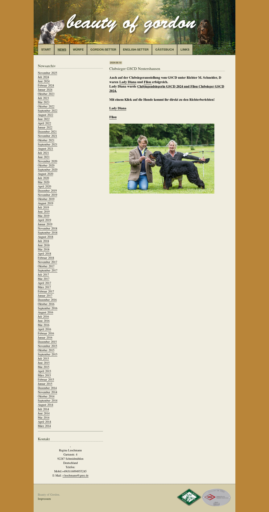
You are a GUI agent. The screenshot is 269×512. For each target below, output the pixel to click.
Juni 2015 (44, 363)
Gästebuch (164, 49)
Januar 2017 (45, 295)
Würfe (78, 49)
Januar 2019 (45, 224)
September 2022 (47, 111)
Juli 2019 (43, 207)
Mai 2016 (43, 325)
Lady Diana (127, 81)
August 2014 (45, 405)
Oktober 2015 (46, 350)
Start (46, 49)
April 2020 (44, 186)
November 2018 (47, 228)
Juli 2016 (43, 316)
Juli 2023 (43, 98)
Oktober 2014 (46, 396)
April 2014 (44, 422)
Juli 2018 (43, 241)
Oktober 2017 (46, 266)
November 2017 (47, 262)
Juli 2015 (43, 358)
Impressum (44, 499)
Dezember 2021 (47, 132)
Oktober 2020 (46, 165)
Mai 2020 (43, 182)
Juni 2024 (44, 81)
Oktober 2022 (46, 106)
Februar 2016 (46, 333)
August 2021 (45, 149)
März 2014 (44, 426)
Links (185, 49)
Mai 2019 (43, 216)
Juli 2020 (43, 178)
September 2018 (47, 232)
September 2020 (47, 170)
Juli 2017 (43, 274)
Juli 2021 (43, 153)
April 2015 (44, 371)
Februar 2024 (46, 85)
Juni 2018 (44, 245)
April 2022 (44, 123)
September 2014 (47, 400)
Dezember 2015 (47, 342)
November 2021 (47, 136)
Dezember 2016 (47, 300)
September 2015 (47, 354)
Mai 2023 (43, 102)
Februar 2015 (46, 379)
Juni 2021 (44, 157)
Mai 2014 (43, 417)
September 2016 (47, 308)
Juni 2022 (44, 119)
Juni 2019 (44, 211)
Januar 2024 (45, 90)
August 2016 (45, 312)
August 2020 (45, 174)
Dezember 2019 (47, 190)
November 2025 (47, 73)
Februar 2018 (46, 258)
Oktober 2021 (46, 140)
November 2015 (47, 346)
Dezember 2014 (47, 388)
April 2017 (44, 283)
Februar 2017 (46, 291)
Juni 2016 (44, 321)
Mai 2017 (43, 279)
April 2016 (44, 329)
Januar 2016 (45, 337)
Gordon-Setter (103, 49)
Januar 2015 (45, 384)
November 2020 (47, 161)
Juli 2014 (43, 409)
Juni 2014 (44, 413)
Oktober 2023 (46, 94)
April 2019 (44, 220)
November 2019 (47, 195)
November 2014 (47, 392)
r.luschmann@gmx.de (75, 475)
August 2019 (45, 203)
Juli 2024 (43, 77)
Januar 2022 (45, 127)
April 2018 (44, 253)
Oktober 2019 (46, 199)
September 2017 (47, 270)
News (62, 49)
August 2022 (45, 115)
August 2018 (45, 237)
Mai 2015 (43, 367)
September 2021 (47, 144)
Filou (148, 81)
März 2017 (44, 287)
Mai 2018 (43, 249)
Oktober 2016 (46, 304)
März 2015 (44, 375)
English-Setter (136, 49)
